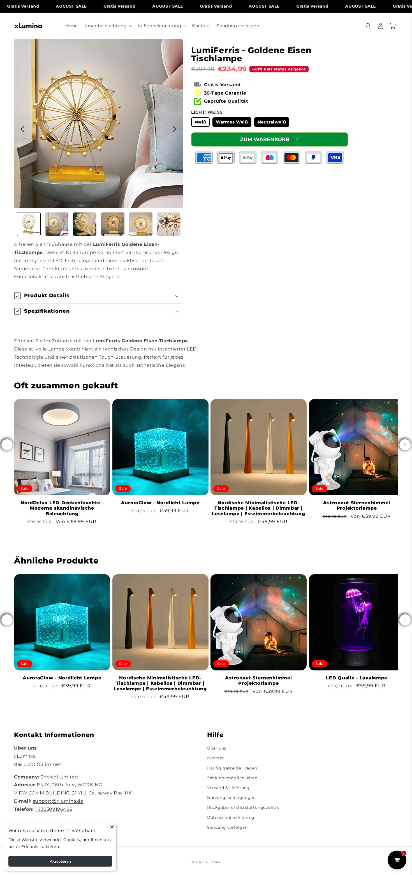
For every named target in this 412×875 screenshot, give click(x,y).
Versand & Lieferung (228, 787)
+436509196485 (53, 809)
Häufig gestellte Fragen (232, 768)
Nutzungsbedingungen (231, 797)
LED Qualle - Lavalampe (356, 678)
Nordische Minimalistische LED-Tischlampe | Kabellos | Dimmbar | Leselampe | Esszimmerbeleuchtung (258, 508)
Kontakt (215, 758)
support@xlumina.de (58, 801)
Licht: (207, 112)
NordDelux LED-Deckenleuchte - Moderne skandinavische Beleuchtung (62, 508)
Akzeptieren (60, 861)
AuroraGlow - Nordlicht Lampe (160, 502)
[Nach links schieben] (7, 444)
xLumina (212, 862)
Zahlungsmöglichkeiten (232, 777)
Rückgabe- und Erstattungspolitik (243, 807)
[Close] (112, 827)
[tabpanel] (98, 123)
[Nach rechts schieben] (405, 444)
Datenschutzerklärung (230, 817)
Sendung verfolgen (227, 827)
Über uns (216, 748)
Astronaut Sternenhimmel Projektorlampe (356, 505)
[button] (107, 26)
